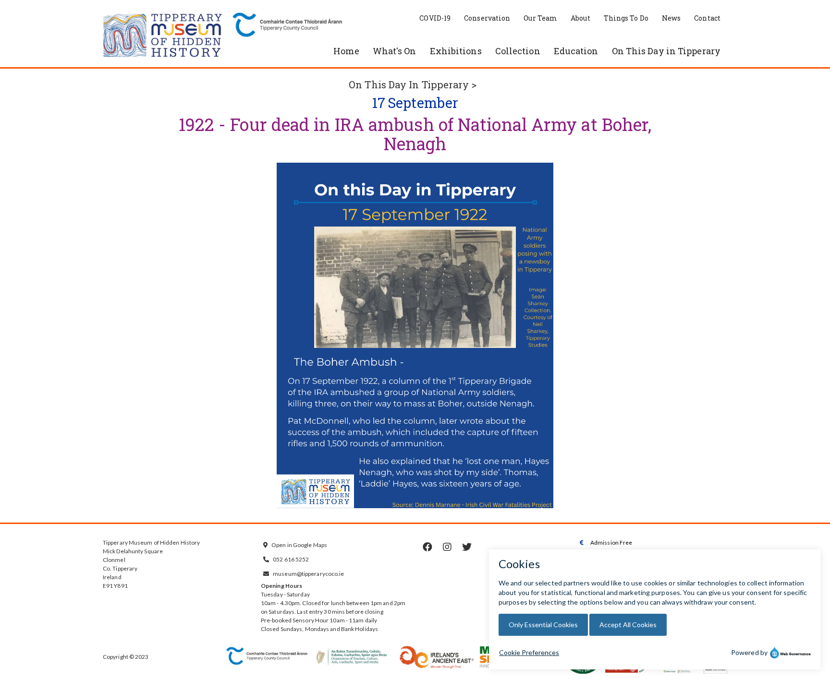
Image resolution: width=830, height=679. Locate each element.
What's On (394, 51)
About (580, 18)
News (671, 18)
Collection (517, 51)
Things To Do (626, 18)
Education (576, 51)
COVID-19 (435, 18)
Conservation (487, 18)
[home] (163, 36)
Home (346, 51)
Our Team (540, 18)
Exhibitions (456, 51)
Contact (707, 18)
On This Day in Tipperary (666, 51)
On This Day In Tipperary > (412, 84)
